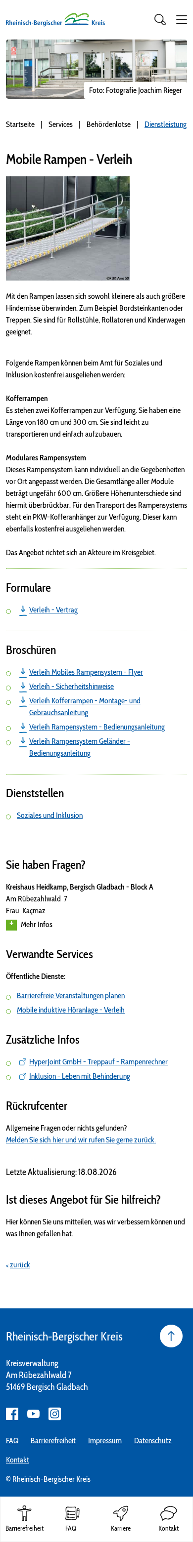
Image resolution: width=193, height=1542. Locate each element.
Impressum (105, 1440)
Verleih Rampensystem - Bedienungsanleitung (97, 726)
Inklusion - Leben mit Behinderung (79, 1076)
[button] (181, 19)
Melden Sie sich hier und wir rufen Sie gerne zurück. (81, 1139)
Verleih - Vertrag (53, 609)
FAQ (12, 1440)
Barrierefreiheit (53, 1440)
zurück (20, 1264)
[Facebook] (12, 1414)
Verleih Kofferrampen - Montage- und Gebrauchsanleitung (85, 706)
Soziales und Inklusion (50, 815)
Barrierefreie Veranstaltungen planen (71, 995)
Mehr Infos (36, 924)
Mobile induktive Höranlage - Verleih (71, 1009)
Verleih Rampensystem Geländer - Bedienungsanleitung (79, 747)
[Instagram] (54, 1414)
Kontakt (17, 1459)
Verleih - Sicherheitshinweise (71, 686)
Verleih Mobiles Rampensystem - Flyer (86, 672)
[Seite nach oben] (171, 1336)
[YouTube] (33, 1414)
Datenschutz (153, 1440)
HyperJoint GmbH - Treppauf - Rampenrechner (98, 1061)
